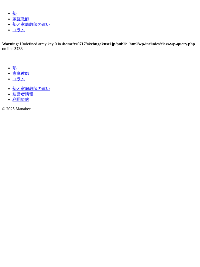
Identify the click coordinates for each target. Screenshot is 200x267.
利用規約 (20, 99)
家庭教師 (20, 19)
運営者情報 (22, 94)
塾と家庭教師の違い (31, 24)
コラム (18, 30)
